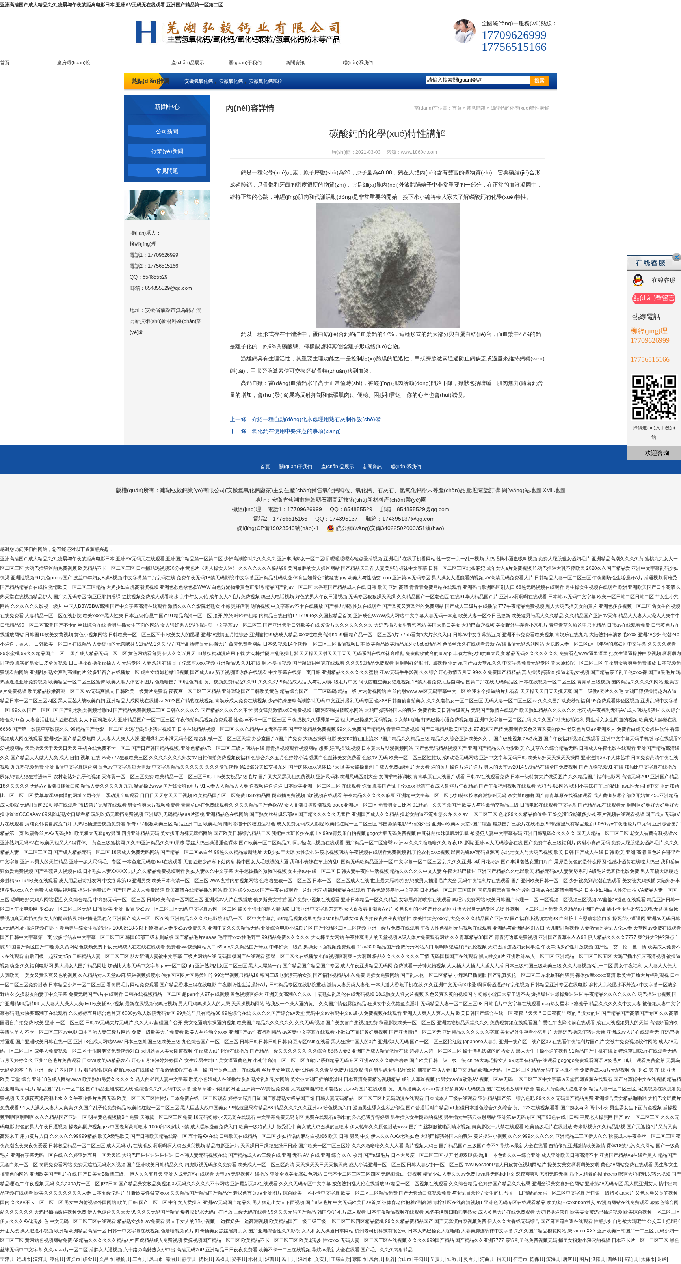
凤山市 (156, 1259)
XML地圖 (554, 490)
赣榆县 (123, 1259)
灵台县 (470, 1259)
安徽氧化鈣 (231, 81)
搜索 (539, 81)
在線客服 (663, 279)
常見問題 (167, 171)
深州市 (305, 1259)
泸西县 (272, 1259)
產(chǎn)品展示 (187, 62)
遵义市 (73, 1259)
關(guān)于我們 (245, 62)
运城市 (24, 1259)
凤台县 (376, 1259)
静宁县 (189, 1259)
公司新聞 (167, 131)
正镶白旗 (340, 1259)
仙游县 (454, 1259)
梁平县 (239, 1259)
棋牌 (390, 1259)
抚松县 (206, 1259)
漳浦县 (173, 1259)
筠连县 (631, 1259)
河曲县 (487, 1259)
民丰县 (288, 1259)
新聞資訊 (295, 62)
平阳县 (421, 1259)
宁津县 (7, 1259)
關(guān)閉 (676, 257)
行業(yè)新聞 (167, 151)
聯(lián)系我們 (358, 62)
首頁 (4, 62)
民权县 (222, 1259)
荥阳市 (359, 1259)
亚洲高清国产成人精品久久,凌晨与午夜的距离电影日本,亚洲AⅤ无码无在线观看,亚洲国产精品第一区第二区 (111, 4)
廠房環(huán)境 (73, 62)
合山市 (404, 1259)
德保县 (537, 1259)
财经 (662, 1259)
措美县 (504, 1259)
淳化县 (57, 1259)
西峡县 (615, 1259)
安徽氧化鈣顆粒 (265, 81)
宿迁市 (520, 1259)
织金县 (90, 1259)
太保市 (648, 1259)
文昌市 (106, 1259)
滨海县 (553, 1259)
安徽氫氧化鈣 (198, 81)
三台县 (139, 1259)
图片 (584, 1259)
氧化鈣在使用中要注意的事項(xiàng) (296, 431)
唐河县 (570, 1259)
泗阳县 (598, 1259)
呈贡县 (437, 1259)
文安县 (321, 1259)
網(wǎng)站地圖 (521, 490)
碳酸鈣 (477, 197)
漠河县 (40, 1259)
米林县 (255, 1259)
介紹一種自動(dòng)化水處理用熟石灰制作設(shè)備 (316, 419)
